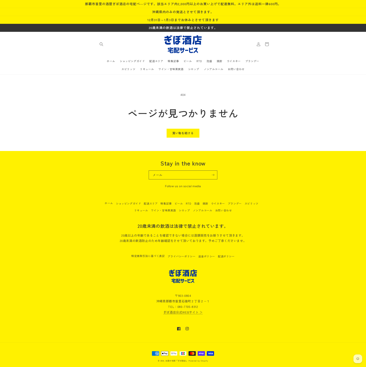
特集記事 (166, 203)
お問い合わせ (223, 210)
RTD (188, 203)
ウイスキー (218, 203)
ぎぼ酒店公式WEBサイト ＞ (183, 312)
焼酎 (205, 203)
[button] (101, 44)
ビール (179, 203)
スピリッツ (251, 203)
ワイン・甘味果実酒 (163, 210)
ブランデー (235, 203)
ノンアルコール (202, 210)
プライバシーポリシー (181, 256)
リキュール (141, 210)
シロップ (184, 210)
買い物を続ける (183, 133)
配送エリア (151, 203)
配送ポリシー (226, 256)
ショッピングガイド (128, 203)
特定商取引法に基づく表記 (148, 256)
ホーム (109, 203)
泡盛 (197, 203)
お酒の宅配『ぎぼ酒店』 (176, 360)
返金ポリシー (206, 256)
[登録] (213, 174)
